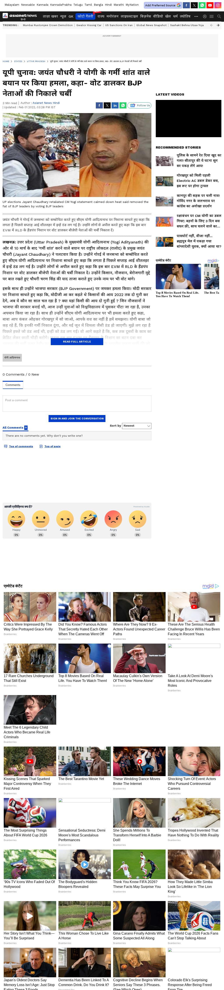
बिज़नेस (145, 16)
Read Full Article (77, 341)
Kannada (42, 4)
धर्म (175, 16)
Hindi (108, 4)
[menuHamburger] (212, 16)
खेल (168, 16)
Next (218, 25)
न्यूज (63, 16)
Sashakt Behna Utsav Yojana (188, 25)
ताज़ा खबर (50, 16)
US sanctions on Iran (119, 25)
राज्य (101, 16)
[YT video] (210, 5)
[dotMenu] (196, 16)
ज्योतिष (185, 16)
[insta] (217, 5)
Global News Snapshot (151, 25)
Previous (211, 25)
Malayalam (12, 4)
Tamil (88, 4)
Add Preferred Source (160, 5)
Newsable (28, 4)
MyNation (132, 4)
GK (70, 16)
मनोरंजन (113, 16)
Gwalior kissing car (89, 25)
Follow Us (143, 105)
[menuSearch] (219, 16)
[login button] (206, 16)
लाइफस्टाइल (129, 16)
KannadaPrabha (61, 4)
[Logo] (21, 16)
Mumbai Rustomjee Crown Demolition (48, 25)
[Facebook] (186, 5)
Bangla (98, 4)
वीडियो (158, 16)
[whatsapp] (202, 5)
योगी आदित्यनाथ (12, 357)
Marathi (119, 4)
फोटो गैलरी (85, 16)
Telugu (78, 4)
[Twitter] (194, 5)
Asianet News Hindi (46, 103)
